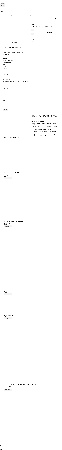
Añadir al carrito (50, 32)
